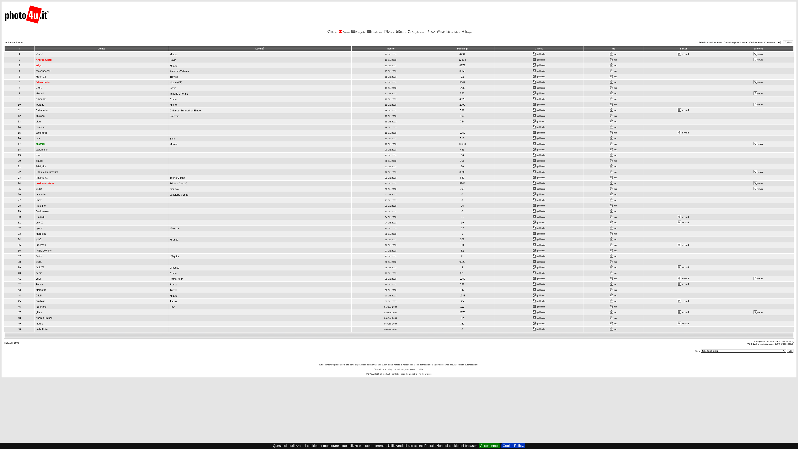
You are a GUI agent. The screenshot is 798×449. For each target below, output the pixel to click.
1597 (770, 344)
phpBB (413, 374)
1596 (764, 344)
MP (443, 32)
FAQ (433, 32)
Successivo (787, 344)
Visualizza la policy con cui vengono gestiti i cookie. (399, 369)
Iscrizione (455, 32)
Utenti (403, 32)
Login (469, 32)
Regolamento (418, 32)
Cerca (391, 32)
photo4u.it (385, 374)
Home (334, 32)
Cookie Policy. (513, 446)
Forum (346, 32)
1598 (777, 344)
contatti (395, 374)
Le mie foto (376, 32)
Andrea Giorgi (425, 374)
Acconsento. (489, 446)
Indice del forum (14, 42)
